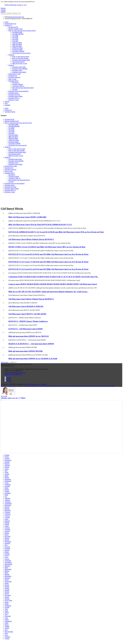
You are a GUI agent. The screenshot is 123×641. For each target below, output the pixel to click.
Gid (28, 384)
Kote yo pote (12, 79)
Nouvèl (7, 101)
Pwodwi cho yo (35, 384)
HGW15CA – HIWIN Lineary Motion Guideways (28, 321)
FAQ (6, 103)
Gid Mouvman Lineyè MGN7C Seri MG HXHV (27, 314)
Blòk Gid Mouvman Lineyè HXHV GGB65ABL (27, 217)
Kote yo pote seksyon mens (20, 56)
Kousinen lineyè (13, 81)
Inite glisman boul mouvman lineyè (23, 87)
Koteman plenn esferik (82, 386)
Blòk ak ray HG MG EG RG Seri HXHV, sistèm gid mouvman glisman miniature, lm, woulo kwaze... (48, 292)
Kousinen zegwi (17, 70)
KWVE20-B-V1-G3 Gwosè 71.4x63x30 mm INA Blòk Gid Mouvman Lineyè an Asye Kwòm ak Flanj (48, 262)
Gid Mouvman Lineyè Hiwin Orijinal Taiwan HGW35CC (31, 239)
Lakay (6, 22)
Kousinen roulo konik (19, 67)
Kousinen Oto (12, 75)
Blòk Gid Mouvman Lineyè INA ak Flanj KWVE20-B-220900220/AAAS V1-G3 (40, 225)
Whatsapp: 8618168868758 (13, 374)
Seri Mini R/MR (17, 32)
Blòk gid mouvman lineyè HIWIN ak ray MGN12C (28, 336)
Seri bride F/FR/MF (18, 51)
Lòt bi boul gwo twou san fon (21, 53)
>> (10, 362)
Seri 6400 (15, 41)
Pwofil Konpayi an (10, 23)
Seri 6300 (15, 39)
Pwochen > (5, 362)
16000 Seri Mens (17, 48)
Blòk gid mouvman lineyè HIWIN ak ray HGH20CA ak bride (32, 359)
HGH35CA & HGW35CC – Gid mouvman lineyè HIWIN (31, 344)
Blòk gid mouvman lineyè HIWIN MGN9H (25, 351)
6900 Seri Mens (17, 46)
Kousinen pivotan (109, 386)
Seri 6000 (15, 36)
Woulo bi (11, 55)
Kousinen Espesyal (14, 77)
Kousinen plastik (17, 49)
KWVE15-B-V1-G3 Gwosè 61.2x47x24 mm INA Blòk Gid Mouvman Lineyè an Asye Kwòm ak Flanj (48, 269)
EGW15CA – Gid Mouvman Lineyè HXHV (25, 329)
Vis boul (14, 89)
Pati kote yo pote (13, 100)
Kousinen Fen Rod (14, 94)
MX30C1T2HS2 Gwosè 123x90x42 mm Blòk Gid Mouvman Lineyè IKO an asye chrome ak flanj (46, 247)
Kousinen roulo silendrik (19, 68)
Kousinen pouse (13, 93)
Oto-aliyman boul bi (18, 62)
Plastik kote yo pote (37, 386)
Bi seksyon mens (17, 386)
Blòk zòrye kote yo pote (19, 63)
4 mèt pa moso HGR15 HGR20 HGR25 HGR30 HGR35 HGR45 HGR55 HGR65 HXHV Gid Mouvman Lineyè (52, 284)
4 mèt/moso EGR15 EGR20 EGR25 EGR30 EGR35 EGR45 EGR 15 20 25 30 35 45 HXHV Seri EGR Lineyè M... (53, 277)
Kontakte (7, 105)
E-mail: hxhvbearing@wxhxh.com (15, 372)
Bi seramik (26, 386)
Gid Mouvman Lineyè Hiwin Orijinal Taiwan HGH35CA (31, 299)
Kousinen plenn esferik (15, 96)
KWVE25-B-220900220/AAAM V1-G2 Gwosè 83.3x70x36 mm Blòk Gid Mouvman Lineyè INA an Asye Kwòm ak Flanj (56, 232)
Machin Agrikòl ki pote (15, 29)
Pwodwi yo (8, 25)
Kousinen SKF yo (14, 98)
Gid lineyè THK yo (18, 86)
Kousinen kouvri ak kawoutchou (18, 91)
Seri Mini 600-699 (17, 34)
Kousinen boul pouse (96, 386)
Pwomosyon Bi (13, 27)
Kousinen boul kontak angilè (21, 60)
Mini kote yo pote (6, 386)
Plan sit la (44, 384)
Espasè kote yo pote (14, 74)
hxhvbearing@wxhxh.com (16, 17)
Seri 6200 (15, 37)
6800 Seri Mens (17, 44)
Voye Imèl (4, 396)
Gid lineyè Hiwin (17, 84)
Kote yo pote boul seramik (20, 58)
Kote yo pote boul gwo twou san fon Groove (22, 30)
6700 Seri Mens (17, 42)
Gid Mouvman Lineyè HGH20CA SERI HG (25, 306)
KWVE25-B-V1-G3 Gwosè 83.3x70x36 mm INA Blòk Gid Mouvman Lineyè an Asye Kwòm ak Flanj (48, 254)
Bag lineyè (15, 82)
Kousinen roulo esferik (19, 72)
